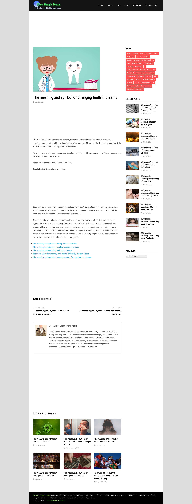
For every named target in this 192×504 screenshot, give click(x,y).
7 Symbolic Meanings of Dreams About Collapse (149, 150)
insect (132, 73)
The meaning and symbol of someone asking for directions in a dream (62, 257)
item (137, 73)
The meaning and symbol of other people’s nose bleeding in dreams (77, 442)
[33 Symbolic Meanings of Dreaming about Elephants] (132, 233)
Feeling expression (132, 70)
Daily (128, 63)
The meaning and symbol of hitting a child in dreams (55, 243)
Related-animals (146, 83)
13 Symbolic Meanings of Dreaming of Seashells (150, 178)
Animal (109, 5)
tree (150, 86)
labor (142, 73)
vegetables (130, 89)
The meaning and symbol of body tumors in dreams (106, 440)
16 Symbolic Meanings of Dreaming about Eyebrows (150, 221)
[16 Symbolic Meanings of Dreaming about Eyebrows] (132, 219)
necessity (129, 83)
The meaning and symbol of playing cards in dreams (76, 474)
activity (135, 54)
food (148, 70)
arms (141, 54)
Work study (139, 89)
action (129, 54)
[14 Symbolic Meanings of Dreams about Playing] (132, 119)
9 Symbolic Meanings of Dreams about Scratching (149, 164)
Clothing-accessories (133, 60)
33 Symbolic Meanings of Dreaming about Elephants (150, 235)
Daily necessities (137, 63)
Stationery (130, 86)
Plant (126, 5)
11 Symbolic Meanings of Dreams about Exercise (149, 207)
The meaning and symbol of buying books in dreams (45, 474)
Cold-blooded (146, 60)
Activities (137, 5)
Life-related (45, 299)
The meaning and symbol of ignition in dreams (52, 250)
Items (118, 5)
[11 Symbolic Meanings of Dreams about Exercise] (132, 205)
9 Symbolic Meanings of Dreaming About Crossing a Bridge (149, 107)
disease (129, 66)
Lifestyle (149, 5)
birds (156, 54)
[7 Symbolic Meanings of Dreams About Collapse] (132, 148)
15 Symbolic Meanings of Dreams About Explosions (149, 136)
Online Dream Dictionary (56, 500)
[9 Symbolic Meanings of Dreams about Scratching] (132, 162)
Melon (155, 76)
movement (130, 79)
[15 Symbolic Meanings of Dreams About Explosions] (132, 134)
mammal (148, 76)
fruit (154, 70)
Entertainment (138, 66)
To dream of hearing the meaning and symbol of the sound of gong (106, 476)
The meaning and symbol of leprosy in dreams (45, 440)
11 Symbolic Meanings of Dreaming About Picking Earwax (150, 193)
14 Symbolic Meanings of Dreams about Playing (149, 122)
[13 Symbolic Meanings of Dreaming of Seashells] (132, 176)
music (137, 79)
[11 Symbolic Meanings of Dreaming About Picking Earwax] (132, 190)
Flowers (142, 70)
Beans (150, 54)
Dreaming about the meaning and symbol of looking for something (61, 253)
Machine (140, 76)
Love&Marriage (131, 76)
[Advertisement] (96, 26)
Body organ (130, 57)
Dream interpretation (41, 495)
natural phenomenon (148, 79)
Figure (100, 5)
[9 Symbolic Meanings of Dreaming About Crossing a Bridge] (132, 105)
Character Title (144, 57)
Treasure (143, 86)
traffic (137, 86)
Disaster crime (148, 63)
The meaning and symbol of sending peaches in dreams (56, 247)
